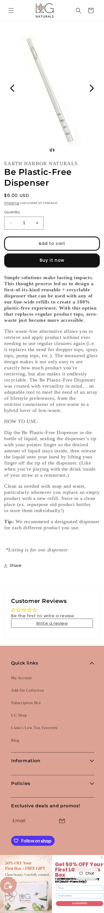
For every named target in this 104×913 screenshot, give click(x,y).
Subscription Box (26, 703)
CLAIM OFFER (79, 903)
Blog (15, 740)
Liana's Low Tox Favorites (34, 728)
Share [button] (16, 565)
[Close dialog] (101, 857)
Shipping (11, 203)
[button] (11, 10)
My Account (21, 678)
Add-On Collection (27, 690)
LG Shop (19, 715)
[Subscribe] (62, 821)
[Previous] (12, 88)
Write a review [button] (52, 623)
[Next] (92, 88)
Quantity (12, 212)
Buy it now (52, 260)
